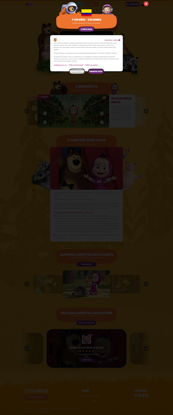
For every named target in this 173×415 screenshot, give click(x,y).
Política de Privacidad (76, 65)
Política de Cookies (91, 65)
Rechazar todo (77, 71)
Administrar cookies (111, 40)
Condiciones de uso (60, 65)
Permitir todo (95, 71)
